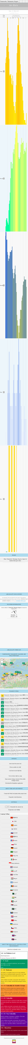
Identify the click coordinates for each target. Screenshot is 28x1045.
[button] (26, 676)
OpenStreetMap (20, 687)
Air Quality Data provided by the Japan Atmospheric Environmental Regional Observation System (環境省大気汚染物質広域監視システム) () (14, 599)
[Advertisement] (14, 577)
